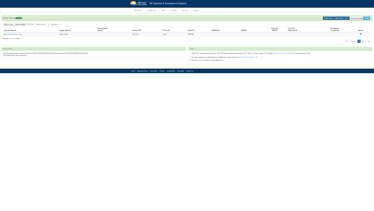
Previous (353, 41)
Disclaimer (153, 71)
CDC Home (137, 10)
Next (363, 41)
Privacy (162, 71)
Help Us (196, 10)
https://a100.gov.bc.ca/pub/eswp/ (284, 53)
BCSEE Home (151, 10)
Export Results (355, 18)
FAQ (163, 10)
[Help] (15, 30)
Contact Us (190, 71)
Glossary (185, 10)
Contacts (173, 10)
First (347, 41)
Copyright (180, 71)
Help (365, 18)
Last (368, 41)
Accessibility (171, 71)
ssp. (14, 34)
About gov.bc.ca (142, 71)
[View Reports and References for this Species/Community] (360, 34)
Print (347, 18)
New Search (339, 18)
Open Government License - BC (248, 57)
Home (133, 71)
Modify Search (328, 18)
